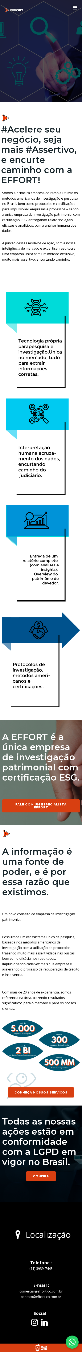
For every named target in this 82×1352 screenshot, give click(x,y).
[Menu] (74, 7)
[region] (41, 1325)
